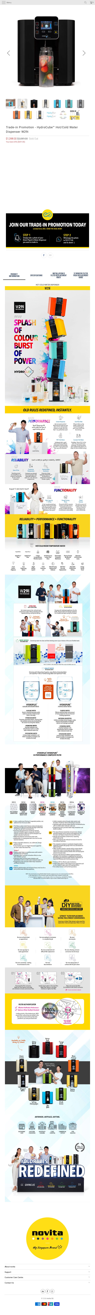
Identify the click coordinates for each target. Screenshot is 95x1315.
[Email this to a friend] (50, 255)
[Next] (83, 53)
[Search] (86, 2)
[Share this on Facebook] (44, 255)
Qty (7, 174)
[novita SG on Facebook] (47, 1291)
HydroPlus (12, 167)
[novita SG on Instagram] (52, 1291)
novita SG (50, 1298)
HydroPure (25, 167)
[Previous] (9, 53)
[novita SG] (47, 2)
